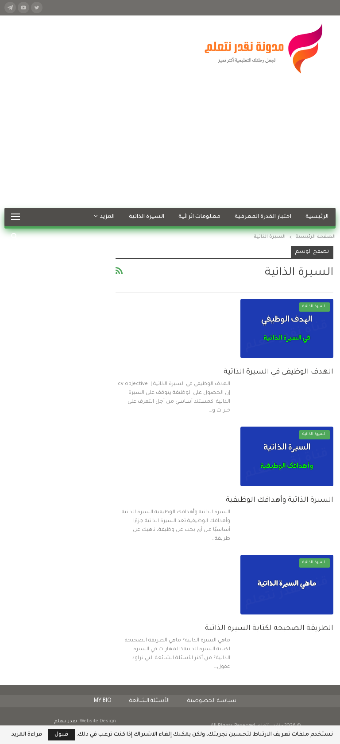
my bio (103, 701)
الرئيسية (316, 217)
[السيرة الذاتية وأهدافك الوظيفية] (286, 456)
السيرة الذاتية (146, 217)
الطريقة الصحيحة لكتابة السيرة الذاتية (269, 629)
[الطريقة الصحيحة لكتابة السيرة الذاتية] (286, 584)
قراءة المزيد (27, 735)
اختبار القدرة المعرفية (263, 217)
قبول (61, 735)
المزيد (107, 217)
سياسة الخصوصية (211, 701)
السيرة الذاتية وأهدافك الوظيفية (279, 500)
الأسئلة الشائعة (149, 701)
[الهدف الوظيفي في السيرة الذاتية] (286, 328)
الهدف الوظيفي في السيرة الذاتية (278, 372)
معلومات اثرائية (199, 217)
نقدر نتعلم (65, 721)
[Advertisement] (170, 141)
